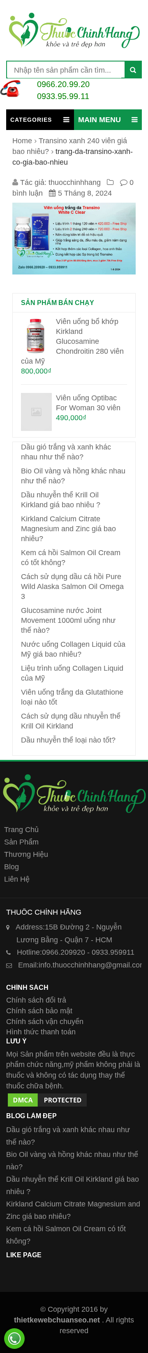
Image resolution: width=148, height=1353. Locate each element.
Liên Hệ (17, 879)
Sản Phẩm (21, 842)
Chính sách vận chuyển (44, 1021)
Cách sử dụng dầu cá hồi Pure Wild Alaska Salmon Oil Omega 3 (72, 586)
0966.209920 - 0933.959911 (75, 952)
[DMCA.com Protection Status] (47, 1097)
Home (22, 141)
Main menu (99, 120)
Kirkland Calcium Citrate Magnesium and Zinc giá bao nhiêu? (68, 529)
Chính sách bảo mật (39, 1011)
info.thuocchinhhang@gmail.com (82, 965)
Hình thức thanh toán (41, 1032)
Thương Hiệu (26, 854)
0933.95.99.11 (63, 96)
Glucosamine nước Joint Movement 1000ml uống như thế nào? (68, 620)
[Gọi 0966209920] (14, 1338)
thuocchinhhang (75, 182)
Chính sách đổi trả (36, 1000)
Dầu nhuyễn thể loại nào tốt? (68, 740)
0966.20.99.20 (63, 84)
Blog (11, 867)
